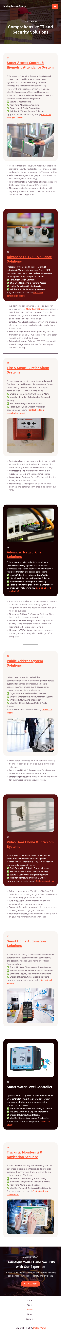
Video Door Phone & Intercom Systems (30, 844)
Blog (29, 1314)
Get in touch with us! (44, 881)
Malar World (39, 1328)
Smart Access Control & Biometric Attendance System (30, 64)
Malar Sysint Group (14, 6)
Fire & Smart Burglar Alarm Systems (28, 370)
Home (29, 1300)
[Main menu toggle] (55, 6)
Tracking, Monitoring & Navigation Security (24, 1154)
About (29, 1305)
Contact (29, 1319)
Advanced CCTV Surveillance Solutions (29, 259)
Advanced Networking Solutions (24, 554)
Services (29, 1309)
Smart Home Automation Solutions (26, 943)
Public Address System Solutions (25, 663)
